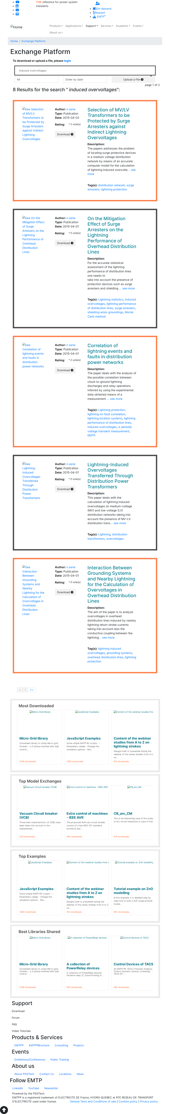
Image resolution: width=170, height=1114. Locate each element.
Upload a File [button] (132, 79)
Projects (78, 1045)
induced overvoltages (102, 427)
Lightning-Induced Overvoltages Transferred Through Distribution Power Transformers (110, 476)
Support (91, 25)
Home (14, 41)
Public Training (59, 1059)
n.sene (70, 109)
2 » (31, 689)
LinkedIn (17, 1088)
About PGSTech (24, 1074)
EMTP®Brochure (39, 1045)
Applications (73, 25)
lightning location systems (104, 418)
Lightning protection (111, 410)
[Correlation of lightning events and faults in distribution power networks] (33, 355)
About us (55, 32)
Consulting (61, 1045)
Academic (122, 25)
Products (55, 25)
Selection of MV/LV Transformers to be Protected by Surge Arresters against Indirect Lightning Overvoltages (108, 123)
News (80, 1074)
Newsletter (51, 1088)
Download (64, 134)
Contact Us (47, 1074)
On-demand (104, 8)
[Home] (27, 29)
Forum (16, 1017)
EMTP (101, 16)
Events (137, 25)
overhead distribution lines (105, 657)
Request (100, 12)
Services (106, 25)
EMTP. (91, 435)
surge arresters (125, 308)
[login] (97, 3)
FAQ (14, 1024)
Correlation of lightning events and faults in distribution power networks (109, 354)
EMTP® (19, 1045)
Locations (65, 1074)
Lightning (104, 534)
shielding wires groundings (105, 312)
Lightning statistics (110, 299)
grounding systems (119, 653)
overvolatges (115, 538)
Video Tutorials (21, 1031)
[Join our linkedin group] (17, 6)
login (67, 60)
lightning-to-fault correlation (106, 414)
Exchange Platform (33, 41)
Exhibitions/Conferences (29, 1059)
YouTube (33, 1088)
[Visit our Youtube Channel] (17, 2)
